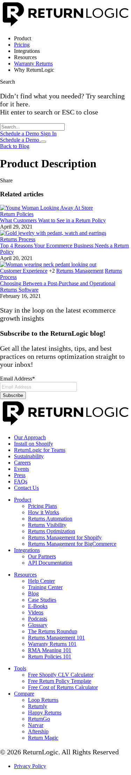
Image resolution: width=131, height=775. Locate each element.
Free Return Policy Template (59, 681)
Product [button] (22, 38)
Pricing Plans (42, 506)
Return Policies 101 (49, 656)
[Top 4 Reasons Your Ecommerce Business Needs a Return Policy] (53, 233)
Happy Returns (44, 712)
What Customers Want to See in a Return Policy (53, 220)
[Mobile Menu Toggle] (43, 142)
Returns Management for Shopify (65, 537)
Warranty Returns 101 (52, 644)
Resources (25, 575)
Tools (20, 668)
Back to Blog (14, 146)
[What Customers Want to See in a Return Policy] (46, 208)
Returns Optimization (51, 531)
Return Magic (43, 738)
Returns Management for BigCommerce (72, 544)
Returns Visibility (47, 525)
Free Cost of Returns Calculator (63, 687)
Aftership (38, 731)
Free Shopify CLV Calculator (60, 675)
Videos (35, 612)
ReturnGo (39, 719)
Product (22, 500)
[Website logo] (65, 26)
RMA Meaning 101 (49, 650)
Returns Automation (50, 519)
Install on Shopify (33, 444)
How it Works (43, 512)
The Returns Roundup (52, 631)
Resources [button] (25, 57)
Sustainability (29, 456)
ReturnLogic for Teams (39, 450)
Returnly (37, 706)
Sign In (49, 134)
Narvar (35, 725)
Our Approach (30, 437)
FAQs (20, 481)
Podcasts (37, 619)
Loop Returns (43, 700)
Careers (22, 463)
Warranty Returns (33, 64)
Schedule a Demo (20, 134)
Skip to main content (22, 3)
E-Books (38, 606)
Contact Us (26, 488)
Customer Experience (24, 271)
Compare (24, 694)
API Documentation (50, 563)
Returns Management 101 (56, 638)
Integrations (27, 550)
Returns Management (79, 271)
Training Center (45, 587)
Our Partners (42, 556)
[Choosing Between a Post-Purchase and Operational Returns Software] (48, 264)
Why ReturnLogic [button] (34, 70)
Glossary (38, 625)
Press (20, 475)
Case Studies (42, 600)
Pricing (22, 45)
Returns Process (17, 239)
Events (21, 469)
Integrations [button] (27, 51)
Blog (33, 593)
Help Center (41, 581)
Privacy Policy (30, 766)
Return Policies (17, 214)
